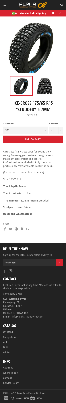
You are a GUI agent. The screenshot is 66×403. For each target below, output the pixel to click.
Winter (6, 352)
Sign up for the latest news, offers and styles (27, 255)
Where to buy (10, 372)
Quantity (53, 123)
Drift (5, 347)
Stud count (8, 123)
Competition (10, 337)
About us (8, 367)
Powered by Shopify (37, 393)
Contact (7, 377)
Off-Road (8, 332)
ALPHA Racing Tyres (19, 393)
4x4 (5, 342)
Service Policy (11, 383)
